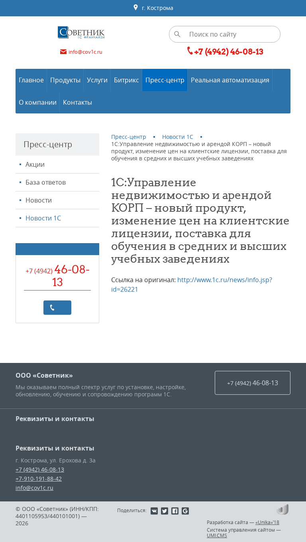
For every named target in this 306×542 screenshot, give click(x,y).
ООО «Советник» (44, 375)
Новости (39, 200)
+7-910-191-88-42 (39, 478)
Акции (35, 164)
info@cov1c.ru (34, 487)
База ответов (46, 182)
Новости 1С (43, 218)
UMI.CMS (217, 535)
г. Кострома (156, 8)
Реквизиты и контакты (55, 418)
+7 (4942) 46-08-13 (40, 469)
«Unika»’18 (267, 522)
